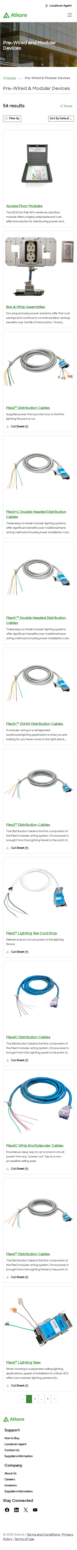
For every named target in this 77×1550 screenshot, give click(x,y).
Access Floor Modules (24, 206)
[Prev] (22, 1399)
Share (68, 106)
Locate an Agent (61, 5)
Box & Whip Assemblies (25, 307)
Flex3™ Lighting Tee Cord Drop (31, 933)
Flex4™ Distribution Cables (28, 1254)
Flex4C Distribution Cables (28, 1037)
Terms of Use (24, 1539)
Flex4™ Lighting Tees (23, 1363)
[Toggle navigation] (69, 15)
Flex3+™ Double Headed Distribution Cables (36, 621)
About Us (10, 1473)
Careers (9, 1479)
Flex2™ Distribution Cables (28, 408)
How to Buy (11, 1438)
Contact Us (11, 1450)
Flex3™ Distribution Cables (28, 825)
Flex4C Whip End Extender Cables (34, 1146)
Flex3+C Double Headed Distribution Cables (36, 515)
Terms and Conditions (43, 1534)
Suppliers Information (18, 1456)
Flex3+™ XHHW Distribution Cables (34, 724)
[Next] (54, 1399)
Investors (10, 1485)
